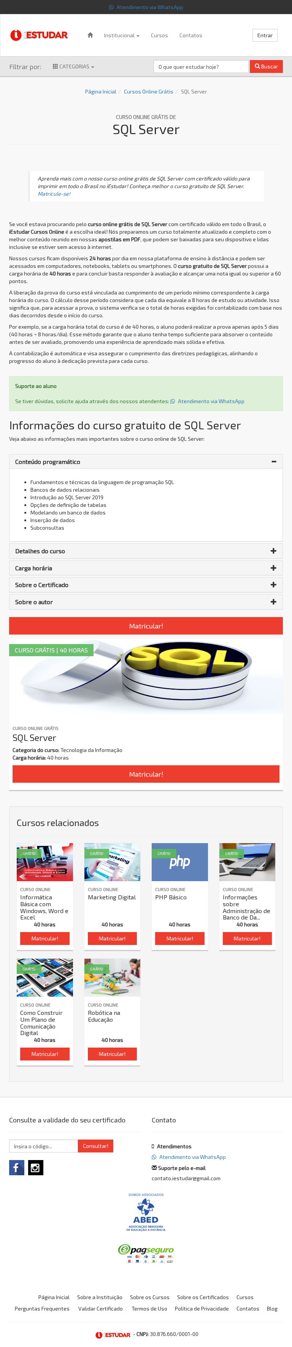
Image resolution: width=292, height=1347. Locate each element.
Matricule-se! (54, 193)
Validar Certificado (100, 1308)
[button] (146, 461)
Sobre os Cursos (150, 1297)
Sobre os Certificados (203, 1297)
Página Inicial (100, 91)
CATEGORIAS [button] (74, 66)
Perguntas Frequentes (42, 1308)
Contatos (190, 35)
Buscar (269, 66)
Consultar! (95, 1146)
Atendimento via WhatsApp (149, 7)
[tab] (146, 461)
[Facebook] (16, 1167)
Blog (272, 1308)
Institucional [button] (120, 35)
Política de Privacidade (202, 1308)
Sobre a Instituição (99, 1297)
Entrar (265, 35)
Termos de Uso (149, 1308)
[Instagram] (35, 1167)
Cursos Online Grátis (148, 91)
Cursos (159, 35)
